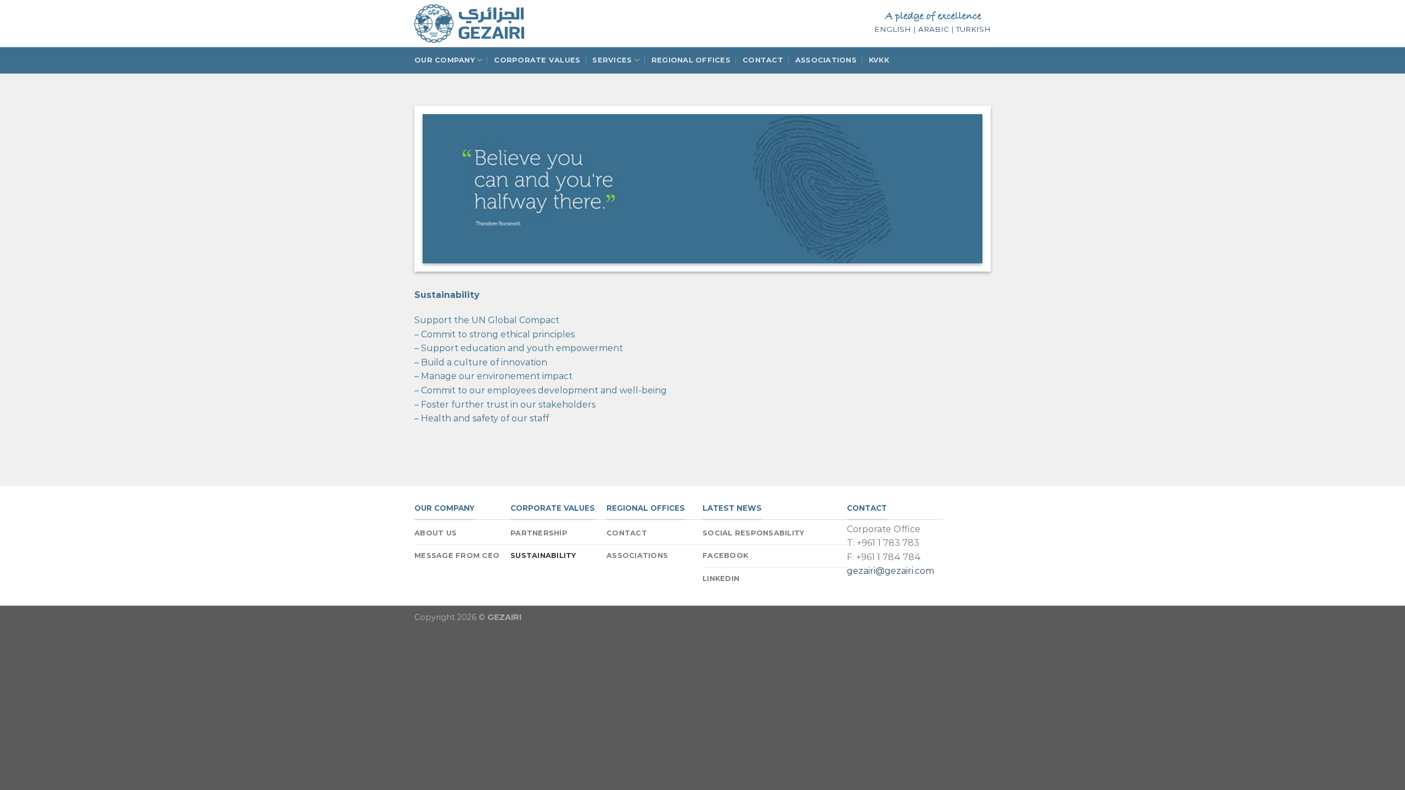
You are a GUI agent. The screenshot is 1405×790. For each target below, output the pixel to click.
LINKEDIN (720, 578)
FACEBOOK (725, 555)
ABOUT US (435, 533)
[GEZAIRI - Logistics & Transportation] (469, 23)
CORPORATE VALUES (537, 60)
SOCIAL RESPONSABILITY (753, 533)
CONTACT (763, 60)
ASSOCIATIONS (826, 60)
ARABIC (933, 29)
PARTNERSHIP (538, 533)
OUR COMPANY (444, 60)
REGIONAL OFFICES (690, 60)
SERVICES (612, 60)
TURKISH (973, 29)
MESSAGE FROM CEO (456, 555)
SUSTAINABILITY (543, 555)
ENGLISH (892, 29)
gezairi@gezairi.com (890, 571)
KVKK (879, 60)
